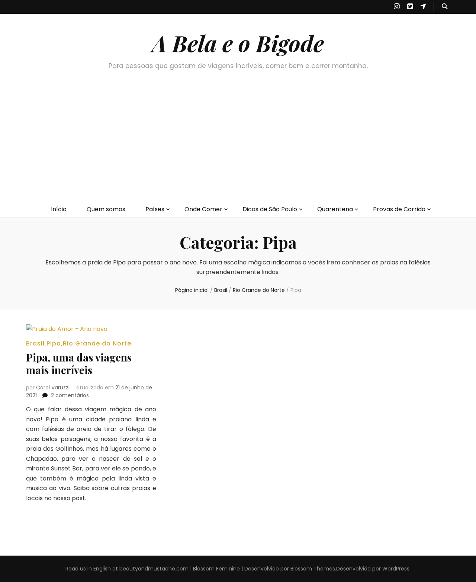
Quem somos (106, 209)
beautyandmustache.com (154, 568)
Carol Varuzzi (53, 387)
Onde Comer (203, 209)
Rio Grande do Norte (97, 343)
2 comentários (70, 395)
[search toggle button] (445, 7)
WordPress (395, 568)
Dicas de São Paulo (269, 209)
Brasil (35, 343)
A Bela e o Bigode (238, 43)
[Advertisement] (238, 146)
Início (59, 209)
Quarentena (335, 209)
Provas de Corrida (399, 209)
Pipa (53, 343)
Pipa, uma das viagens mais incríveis (79, 363)
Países (154, 209)
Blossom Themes (312, 568)
